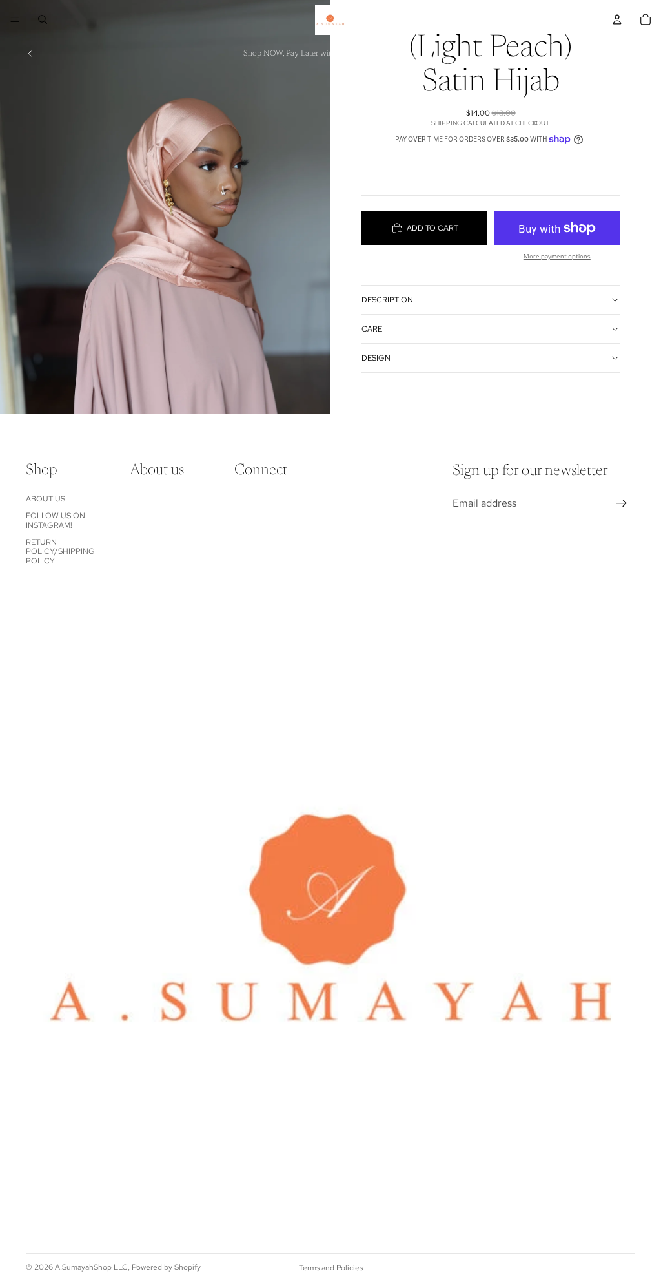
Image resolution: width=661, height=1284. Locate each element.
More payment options (557, 256)
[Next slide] (621, 53)
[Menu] (15, 19)
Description (387, 300)
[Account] (617, 19)
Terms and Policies (331, 1268)
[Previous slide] (30, 53)
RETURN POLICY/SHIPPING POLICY (60, 551)
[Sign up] (621, 503)
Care (371, 329)
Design (376, 358)
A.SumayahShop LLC (91, 1267)
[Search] (42, 19)
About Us (45, 499)
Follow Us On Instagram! (55, 520)
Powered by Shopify (166, 1267)
